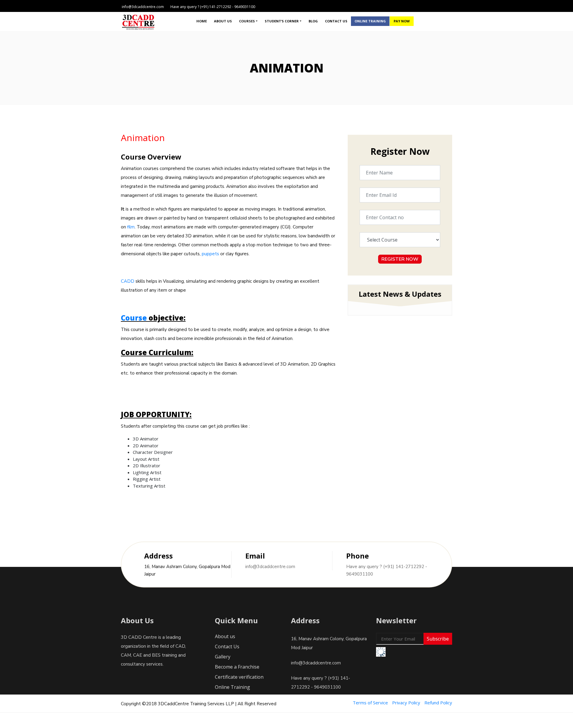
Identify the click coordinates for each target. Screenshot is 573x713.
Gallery (222, 656)
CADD (127, 281)
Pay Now (402, 21)
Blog (313, 21)
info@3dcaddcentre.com (270, 567)
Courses (247, 21)
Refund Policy (438, 703)
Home (201, 21)
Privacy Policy (406, 703)
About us (223, 21)
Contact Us (336, 21)
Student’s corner (282, 21)
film (131, 227)
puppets (210, 254)
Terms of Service (370, 703)
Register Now (399, 259)
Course (134, 318)
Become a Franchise (237, 666)
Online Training (370, 21)
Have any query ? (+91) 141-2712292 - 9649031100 (386, 570)
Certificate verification (239, 677)
